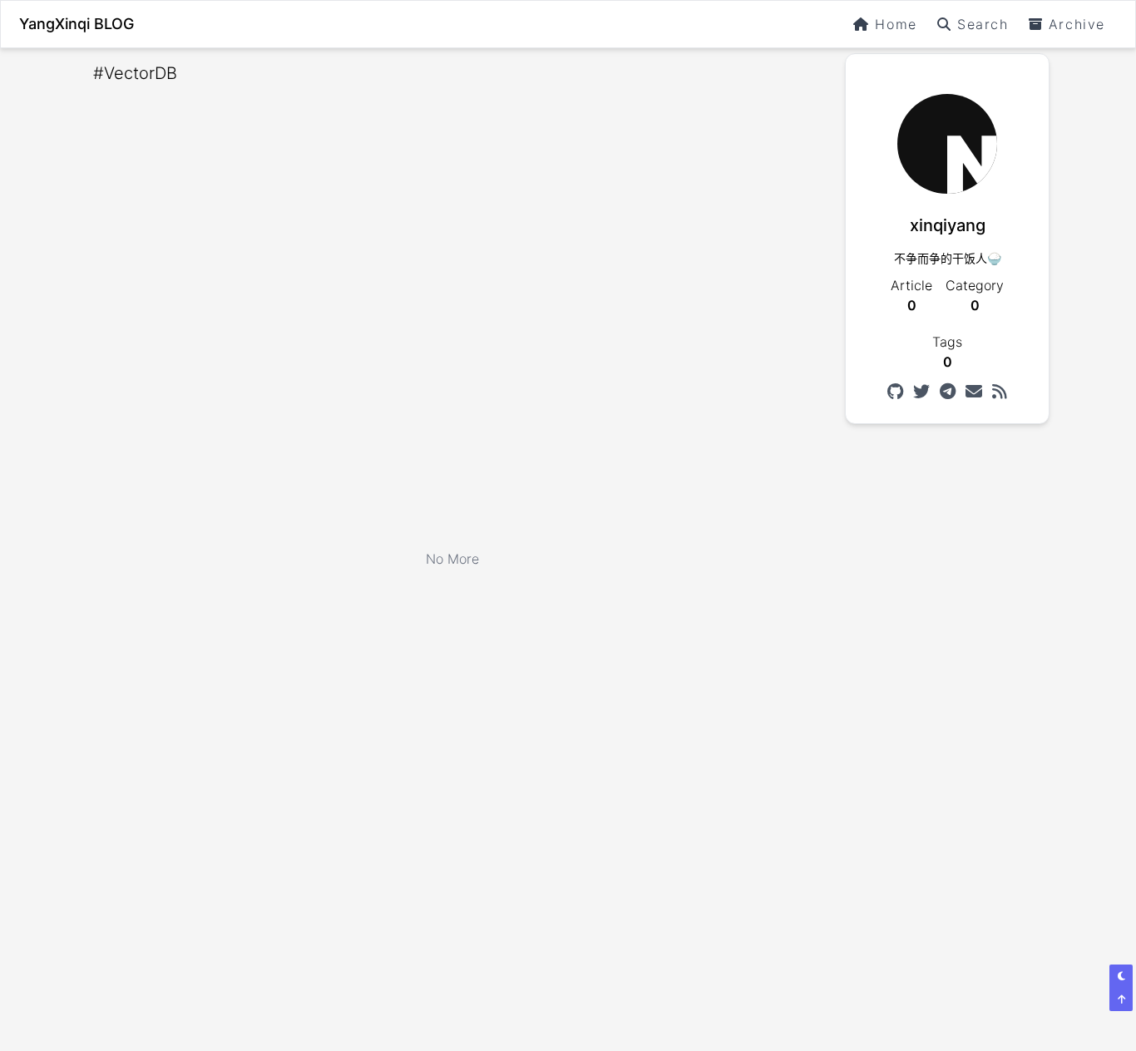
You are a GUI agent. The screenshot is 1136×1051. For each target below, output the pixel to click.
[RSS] (999, 392)
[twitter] (921, 392)
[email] (974, 392)
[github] (895, 392)
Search (983, 24)
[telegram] (948, 392)
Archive (1077, 24)
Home (895, 24)
